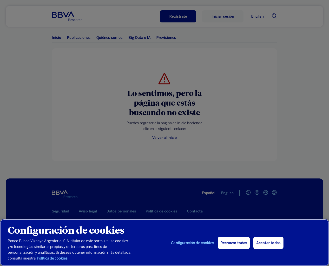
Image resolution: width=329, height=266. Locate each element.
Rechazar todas (233, 243)
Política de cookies (52, 258)
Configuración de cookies (192, 243)
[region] (164, 242)
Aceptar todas (268, 243)
